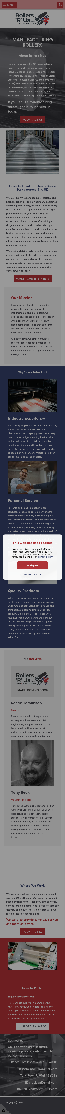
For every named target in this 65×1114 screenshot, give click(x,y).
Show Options (32, 574)
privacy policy (45, 556)
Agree (33, 565)
